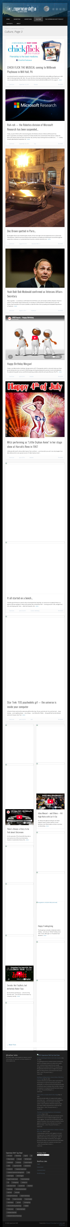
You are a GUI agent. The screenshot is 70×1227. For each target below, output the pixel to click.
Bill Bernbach (28, 1159)
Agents (25, 1155)
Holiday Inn (24, 1182)
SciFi (32, 719)
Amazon (19, 1159)
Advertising (28, 19)
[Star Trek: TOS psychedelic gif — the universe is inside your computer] (35, 657)
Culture (38, 19)
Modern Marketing (25, 1196)
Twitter (53, 9)
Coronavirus (27, 1166)
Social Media (10, 1202)
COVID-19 (10, 1169)
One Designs (59, 1223)
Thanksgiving (27, 1202)
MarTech (10, 1192)
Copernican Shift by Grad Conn (50, 1055)
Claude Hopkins (28, 1162)
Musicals (36, 84)
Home (8, 19)
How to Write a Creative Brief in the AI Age (47, 1094)
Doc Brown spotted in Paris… (21, 231)
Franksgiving (15, 1182)
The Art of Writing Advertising (14, 1206)
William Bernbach (21, 1209)
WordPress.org (41, 1173)
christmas (18, 1162)
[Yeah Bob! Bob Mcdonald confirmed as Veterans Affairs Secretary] (35, 268)
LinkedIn (60, 9)
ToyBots (26, 1206)
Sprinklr (19, 1202)
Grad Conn (11, 84)
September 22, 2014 (24, 84)
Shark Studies (28, 1199)
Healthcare (33, 310)
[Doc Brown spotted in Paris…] (35, 188)
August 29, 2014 (23, 243)
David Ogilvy (10, 1176)
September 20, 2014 (24, 143)
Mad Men (30, 1186)
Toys (35, 143)
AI (31, 1155)
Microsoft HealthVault (12, 1196)
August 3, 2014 (22, 310)
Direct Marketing (25, 1179)
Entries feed (40, 1167)
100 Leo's (10, 1155)
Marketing (17, 19)
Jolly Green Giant (11, 1186)
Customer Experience (21, 1169)
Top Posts (9, 23)
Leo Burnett (21, 1186)
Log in (38, 1164)
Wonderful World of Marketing (14, 1216)
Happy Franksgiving (45, 925)
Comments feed (41, 1170)
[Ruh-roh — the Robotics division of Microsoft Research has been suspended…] (35, 105)
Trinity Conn (10, 1209)
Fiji (8, 1182)
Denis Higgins (20, 1176)
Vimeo (56, 9)
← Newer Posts (11, 1045)
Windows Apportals (12, 1212)
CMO (9, 1166)
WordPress (62, 1225)
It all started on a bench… (20, 598)
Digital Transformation (13, 1179)
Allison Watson (11, 1159)
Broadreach (10, 1162)
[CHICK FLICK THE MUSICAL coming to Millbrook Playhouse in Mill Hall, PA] (35, 51)
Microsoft (17, 1192)
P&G (9, 1199)
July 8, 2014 (22, 376)
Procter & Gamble (17, 1199)
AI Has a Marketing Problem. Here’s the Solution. (49, 1058)
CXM (29, 1172)
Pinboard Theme (50, 1223)
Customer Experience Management (16, 1172)
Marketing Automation (21, 1189)
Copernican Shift (17, 1166)
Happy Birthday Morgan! (19, 364)
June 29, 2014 (22, 610)
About (19, 23)
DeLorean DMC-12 (36, 243)
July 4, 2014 (22, 457)
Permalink (60, 84)
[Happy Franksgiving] (50, 912)
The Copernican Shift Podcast (54, 19)
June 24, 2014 (22, 719)
